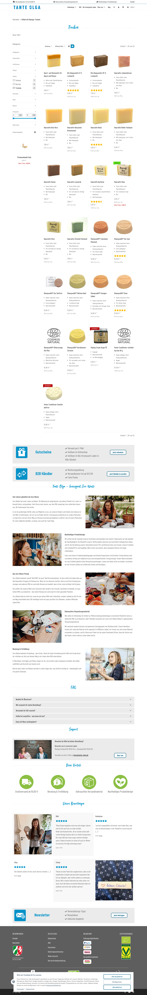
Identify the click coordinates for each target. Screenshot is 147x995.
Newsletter (16, 943)
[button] (118, 7)
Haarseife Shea (119, 182)
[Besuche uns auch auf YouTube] (129, 992)
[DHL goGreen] (87, 961)
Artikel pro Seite (59, 46)
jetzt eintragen (119, 915)
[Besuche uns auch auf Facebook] (125, 992)
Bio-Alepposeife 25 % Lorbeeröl (98, 74)
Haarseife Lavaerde (74, 182)
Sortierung (47, 46)
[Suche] (114, 7)
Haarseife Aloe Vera (51, 127)
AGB (49, 943)
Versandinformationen (90, 957)
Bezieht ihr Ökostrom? (24, 699)
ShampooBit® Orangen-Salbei (99, 294)
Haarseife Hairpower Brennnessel (74, 129)
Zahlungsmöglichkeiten (91, 938)
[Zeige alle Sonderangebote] (35, 132)
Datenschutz (30, 989)
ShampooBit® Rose (121, 293)
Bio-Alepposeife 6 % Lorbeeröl (74, 74)
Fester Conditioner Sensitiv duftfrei (53, 406)
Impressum (20, 989)
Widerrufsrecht (53, 956)
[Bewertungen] (73, 90)
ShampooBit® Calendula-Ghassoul (99, 240)
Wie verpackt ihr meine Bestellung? (28, 705)
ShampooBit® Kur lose (122, 239)
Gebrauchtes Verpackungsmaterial (67, 2)
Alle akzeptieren (117, 976)
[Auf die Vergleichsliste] (55, 54)
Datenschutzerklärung (53, 985)
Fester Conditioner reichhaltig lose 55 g (124, 349)
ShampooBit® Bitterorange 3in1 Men (53, 349)
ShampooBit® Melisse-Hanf (76, 293)
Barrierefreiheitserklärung (56, 960)
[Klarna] (87, 952)
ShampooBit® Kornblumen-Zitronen (76, 349)
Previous (17, 152)
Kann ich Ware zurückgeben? (26, 722)
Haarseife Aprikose (97, 182)
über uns (120, 755)
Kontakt (132, 2)
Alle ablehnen (117, 987)
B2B (80, 7)
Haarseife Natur (96, 127)
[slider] (13, 118)
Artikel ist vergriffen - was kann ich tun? (30, 716)
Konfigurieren (117, 982)
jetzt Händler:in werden (118, 474)
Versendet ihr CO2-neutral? (25, 710)
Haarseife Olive (49, 239)
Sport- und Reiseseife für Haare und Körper (53, 74)
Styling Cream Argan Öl (99, 347)
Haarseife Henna (50, 182)
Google (100, 835)
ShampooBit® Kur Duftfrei (53, 293)
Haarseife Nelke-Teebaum (123, 127)
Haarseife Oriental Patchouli (77, 239)
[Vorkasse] (87, 947)
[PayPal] (87, 943)
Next (31, 152)
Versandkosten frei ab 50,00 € (25, 2)
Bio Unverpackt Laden (89, 7)
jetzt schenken (118, 452)
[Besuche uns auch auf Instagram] (133, 992)
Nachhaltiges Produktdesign (108, 2)
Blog (109, 7)
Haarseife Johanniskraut (123, 73)
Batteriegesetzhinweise (55, 951)
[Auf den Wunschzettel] (60, 54)
